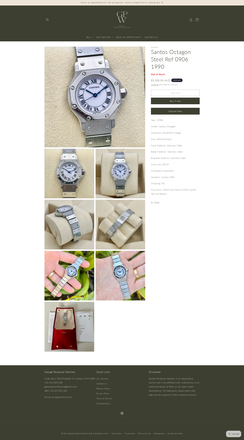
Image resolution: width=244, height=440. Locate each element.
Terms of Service (104, 398)
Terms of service (144, 433)
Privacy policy (130, 433)
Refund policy (117, 433)
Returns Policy (103, 388)
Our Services (102, 378)
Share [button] (156, 202)
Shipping (154, 84)
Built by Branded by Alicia (98, 433)
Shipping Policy (103, 403)
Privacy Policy (102, 393)
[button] (47, 20)
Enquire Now (175, 111)
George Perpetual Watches (78, 433)
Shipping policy (159, 433)
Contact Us (101, 383)
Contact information (175, 433)
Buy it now (175, 101)
